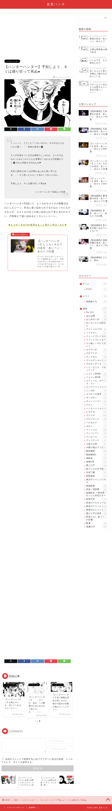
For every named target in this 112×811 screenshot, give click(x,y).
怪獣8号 (96, 462)
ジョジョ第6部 (96, 374)
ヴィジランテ (96, 440)
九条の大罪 (96, 444)
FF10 (96, 289)
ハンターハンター (12, 61)
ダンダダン (96, 398)
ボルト (95, 426)
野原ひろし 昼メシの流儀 (95, 518)
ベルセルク (95, 422)
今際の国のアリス (96, 447)
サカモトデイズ (96, 364)
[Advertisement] (37, 37)
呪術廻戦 (96, 451)
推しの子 (96, 465)
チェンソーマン (96, 401)
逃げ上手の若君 (96, 513)
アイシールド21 (96, 329)
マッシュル (96, 430)
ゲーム (94, 284)
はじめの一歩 (96, 319)
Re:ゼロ (96, 312)
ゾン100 (96, 391)
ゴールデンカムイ (96, 360)
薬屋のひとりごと (96, 510)
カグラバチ (96, 350)
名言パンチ (56, 4)
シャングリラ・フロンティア (96, 368)
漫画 (94, 309)
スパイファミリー (96, 387)
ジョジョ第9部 (95, 377)
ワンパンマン (96, 433)
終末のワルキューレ (96, 503)
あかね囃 (96, 316)
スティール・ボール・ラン (96, 382)
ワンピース (96, 437)
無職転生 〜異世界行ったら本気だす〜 (96, 494)
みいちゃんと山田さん (96, 324)
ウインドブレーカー (96, 340)
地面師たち (96, 301)
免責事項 (32, 807)
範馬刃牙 (96, 499)
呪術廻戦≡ (96, 455)
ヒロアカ (96, 412)
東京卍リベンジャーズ (96, 480)
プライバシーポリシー (15, 807)
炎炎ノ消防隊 (96, 489)
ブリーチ (96, 415)
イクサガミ (96, 333)
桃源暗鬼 (96, 486)
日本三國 (96, 472)
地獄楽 (96, 458)
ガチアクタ (95, 353)
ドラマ (94, 296)
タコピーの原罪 (96, 394)
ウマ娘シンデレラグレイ (96, 344)
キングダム (96, 357)
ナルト (96, 405)
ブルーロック (96, 419)
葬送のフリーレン (96, 506)
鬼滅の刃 (96, 527)
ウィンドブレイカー (96, 336)
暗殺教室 (96, 476)
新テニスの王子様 (96, 469)
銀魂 (96, 523)
